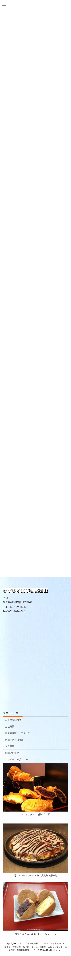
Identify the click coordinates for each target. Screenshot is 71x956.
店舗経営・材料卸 (14, 739)
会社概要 (9, 726)
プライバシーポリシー (16, 759)
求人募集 (9, 746)
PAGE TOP (65, 923)
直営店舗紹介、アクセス (17, 733)
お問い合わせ (12, 752)
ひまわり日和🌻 (13, 719)
